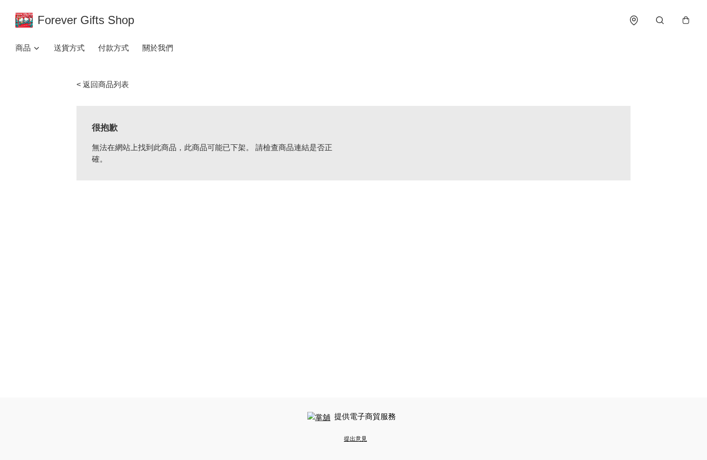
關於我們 (157, 48)
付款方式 (113, 48)
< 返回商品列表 (102, 84)
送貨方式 (69, 48)
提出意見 (355, 438)
